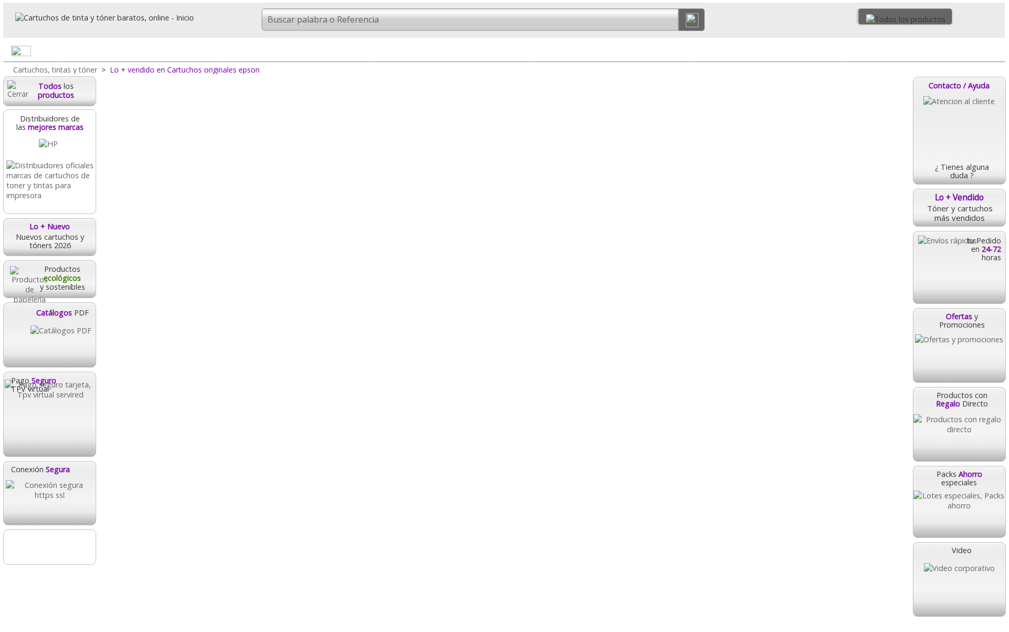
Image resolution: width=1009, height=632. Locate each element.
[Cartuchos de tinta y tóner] (98, 18)
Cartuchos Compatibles (452, 50)
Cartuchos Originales (137, 50)
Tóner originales (295, 50)
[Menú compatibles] (681, 53)
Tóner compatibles (610, 50)
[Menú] (996, 53)
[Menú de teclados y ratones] (838, 53)
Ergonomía (926, 50)
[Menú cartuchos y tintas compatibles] (523, 53)
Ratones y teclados (768, 50)
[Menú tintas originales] (207, 53)
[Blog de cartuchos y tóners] (49, 547)
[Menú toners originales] (365, 53)
